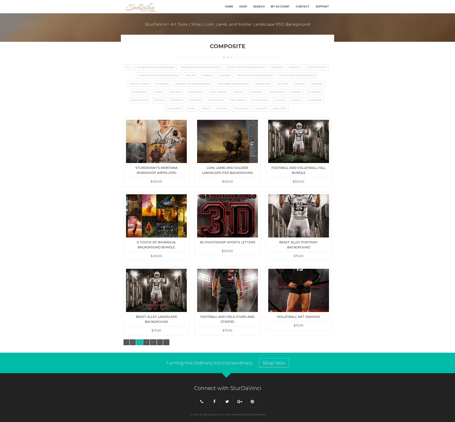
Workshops (263, 83)
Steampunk (314, 100)
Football (256, 91)
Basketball (140, 91)
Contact (303, 6)
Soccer (279, 100)
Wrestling (279, 108)
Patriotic (177, 100)
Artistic (300, 83)
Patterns (196, 100)
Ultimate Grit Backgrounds (193, 83)
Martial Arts (139, 100)
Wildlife (260, 108)
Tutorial (222, 108)
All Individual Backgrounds (156, 67)
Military (159, 100)
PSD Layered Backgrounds (297, 75)
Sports (296, 100)
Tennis (205, 108)
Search (259, 6)
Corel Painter (218, 91)
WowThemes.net (255, 414)
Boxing (158, 91)
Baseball (317, 83)
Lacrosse (314, 91)
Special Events (139, 83)
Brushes (277, 67)
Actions (283, 83)
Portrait (225, 75)
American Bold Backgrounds (201, 67)
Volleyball (241, 108)
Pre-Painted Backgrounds (255, 75)
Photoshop (216, 100)
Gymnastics (277, 91)
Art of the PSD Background (246, 67)
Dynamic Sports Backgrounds (159, 75)
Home (229, 6)
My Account (280, 6)
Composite (195, 91)
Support (322, 6)
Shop (243, 6)
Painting (207, 75)
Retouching (260, 100)
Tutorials (162, 83)
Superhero (174, 108)
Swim (191, 108)
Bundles (295, 67)
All (128, 67)
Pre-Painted (238, 100)
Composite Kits (317, 67)
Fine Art (191, 75)
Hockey (296, 91)
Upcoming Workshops (233, 83)
